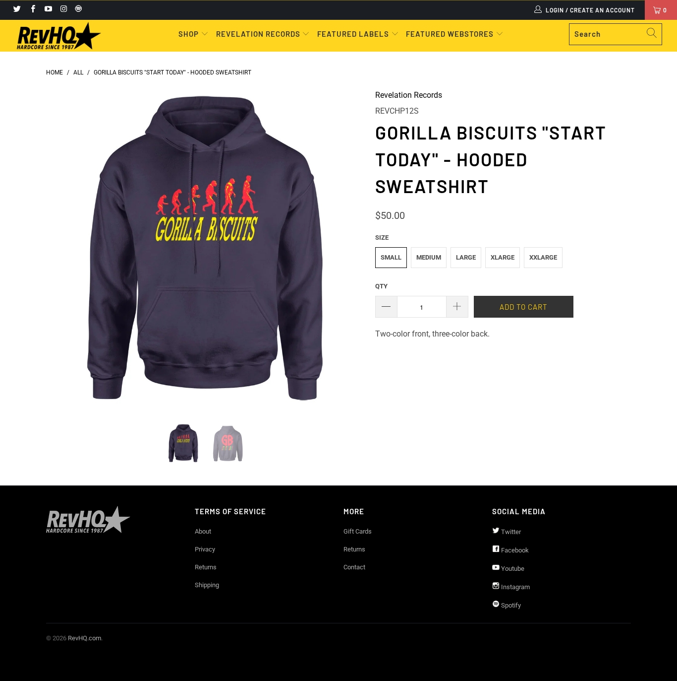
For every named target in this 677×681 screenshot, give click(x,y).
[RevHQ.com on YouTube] (48, 9)
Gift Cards (357, 531)
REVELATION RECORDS (258, 33)
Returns (206, 567)
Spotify (510, 605)
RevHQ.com (84, 638)
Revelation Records (408, 95)
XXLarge (543, 257)
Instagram (515, 587)
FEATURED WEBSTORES (451, 33)
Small (391, 257)
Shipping (207, 585)
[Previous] (63, 249)
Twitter (510, 532)
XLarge (502, 257)
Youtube (512, 568)
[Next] (348, 249)
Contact (354, 567)
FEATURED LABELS (353, 33)
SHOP (189, 33)
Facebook (514, 550)
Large (466, 257)
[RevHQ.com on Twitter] (16, 9)
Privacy (205, 549)
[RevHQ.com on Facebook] (32, 9)
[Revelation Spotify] (77, 9)
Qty (381, 286)
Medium (428, 257)
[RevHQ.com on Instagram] (63, 9)
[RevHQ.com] (59, 36)
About (203, 531)
